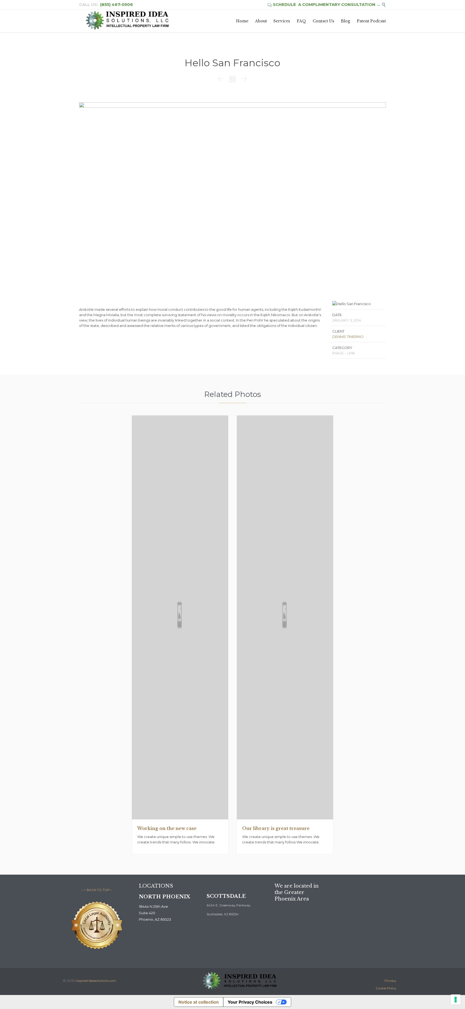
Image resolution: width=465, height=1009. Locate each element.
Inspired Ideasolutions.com (96, 981)
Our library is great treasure (275, 828)
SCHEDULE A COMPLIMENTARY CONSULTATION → (324, 4)
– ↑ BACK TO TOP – (97, 890)
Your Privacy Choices (250, 1002)
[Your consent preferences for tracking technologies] (455, 999)
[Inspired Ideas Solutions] (127, 20)
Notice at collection (198, 1002)
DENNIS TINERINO (348, 336)
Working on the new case (166, 828)
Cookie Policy (386, 988)
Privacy (390, 981)
